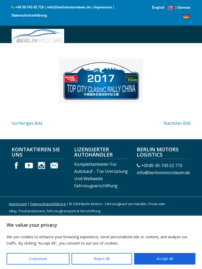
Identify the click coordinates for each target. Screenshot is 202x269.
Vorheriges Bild (27, 123)
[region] (101, 242)
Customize (38, 258)
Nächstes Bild (177, 123)
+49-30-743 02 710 (29, 7)
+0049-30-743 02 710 (161, 165)
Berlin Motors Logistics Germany (38, 36)
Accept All (164, 258)
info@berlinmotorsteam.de (68, 7)
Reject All (102, 258)
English (159, 7)
